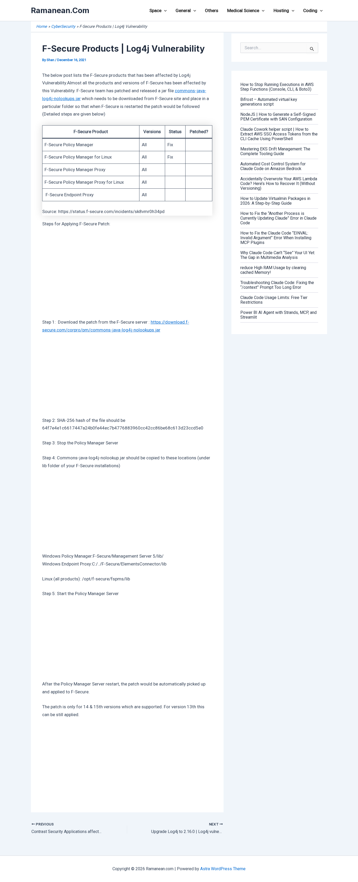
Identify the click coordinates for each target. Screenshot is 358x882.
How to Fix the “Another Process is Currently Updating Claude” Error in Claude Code (278, 218)
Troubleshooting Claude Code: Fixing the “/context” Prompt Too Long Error (277, 285)
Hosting (281, 10)
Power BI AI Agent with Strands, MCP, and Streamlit (278, 315)
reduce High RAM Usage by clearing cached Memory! (273, 270)
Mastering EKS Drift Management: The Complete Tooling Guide (275, 151)
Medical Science (243, 10)
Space (155, 10)
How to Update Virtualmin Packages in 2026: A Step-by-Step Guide (275, 201)
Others (211, 10)
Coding (310, 10)
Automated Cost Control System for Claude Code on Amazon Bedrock (273, 166)
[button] (164, 10)
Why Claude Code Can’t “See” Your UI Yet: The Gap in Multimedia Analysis (277, 255)
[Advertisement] (127, 271)
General (183, 10)
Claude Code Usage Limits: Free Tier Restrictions (273, 300)
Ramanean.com (60, 10)
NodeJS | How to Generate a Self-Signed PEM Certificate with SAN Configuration (278, 117)
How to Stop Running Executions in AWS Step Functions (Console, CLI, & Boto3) (277, 87)
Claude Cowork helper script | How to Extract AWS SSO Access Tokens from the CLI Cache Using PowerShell (279, 134)
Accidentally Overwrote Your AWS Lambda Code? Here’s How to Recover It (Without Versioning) (278, 183)
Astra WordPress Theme (223, 868)
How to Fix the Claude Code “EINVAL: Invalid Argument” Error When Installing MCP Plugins (275, 238)
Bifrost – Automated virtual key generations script (268, 102)
